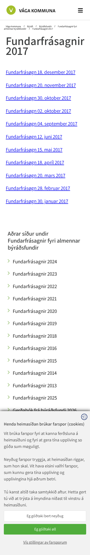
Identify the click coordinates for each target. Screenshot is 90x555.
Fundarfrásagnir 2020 (35, 311)
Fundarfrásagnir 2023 (35, 274)
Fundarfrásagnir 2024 (35, 261)
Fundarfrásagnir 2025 (35, 397)
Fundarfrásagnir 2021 (35, 298)
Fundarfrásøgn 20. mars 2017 (35, 175)
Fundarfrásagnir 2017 (42, 28)
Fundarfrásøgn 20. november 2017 (41, 85)
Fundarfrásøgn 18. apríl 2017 (35, 162)
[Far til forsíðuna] (26, 10)
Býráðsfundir (45, 26)
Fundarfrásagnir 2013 (35, 385)
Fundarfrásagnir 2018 (35, 336)
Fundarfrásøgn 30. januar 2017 (37, 201)
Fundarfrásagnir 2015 (35, 360)
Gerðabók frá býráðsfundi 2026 (45, 410)
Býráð (30, 26)
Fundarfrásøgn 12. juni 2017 (34, 136)
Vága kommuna (13, 26)
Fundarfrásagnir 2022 (35, 286)
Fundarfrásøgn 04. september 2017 (41, 123)
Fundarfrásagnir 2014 (35, 373)
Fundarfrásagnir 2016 (35, 348)
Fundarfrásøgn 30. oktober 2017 (38, 98)
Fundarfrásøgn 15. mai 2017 (34, 149)
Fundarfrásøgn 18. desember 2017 (40, 72)
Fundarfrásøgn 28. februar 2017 (38, 188)
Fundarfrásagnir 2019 (35, 323)
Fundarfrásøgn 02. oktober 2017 (38, 111)
